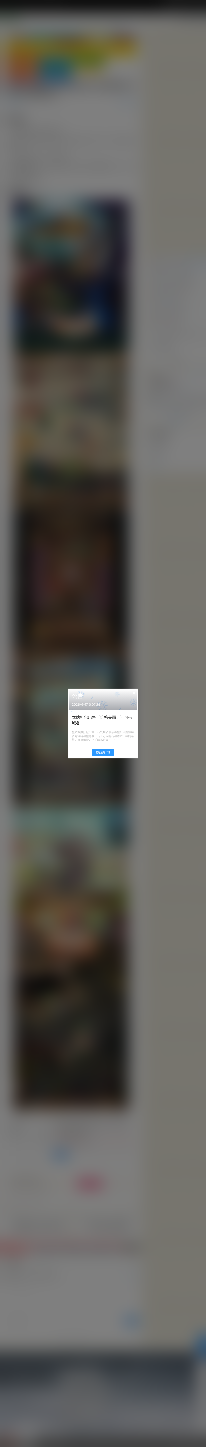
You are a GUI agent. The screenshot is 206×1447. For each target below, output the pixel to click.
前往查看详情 (103, 752)
